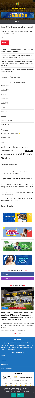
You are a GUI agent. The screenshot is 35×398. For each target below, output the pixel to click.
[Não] (33, 393)
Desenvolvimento (5, 120)
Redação (23, 330)
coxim (2, 147)
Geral (2, 94)
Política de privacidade (6, 368)
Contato (3, 355)
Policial (2, 111)
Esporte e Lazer (13, 307)
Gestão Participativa (19, 150)
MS (1, 107)
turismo (7, 158)
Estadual (3, 98)
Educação (25, 147)
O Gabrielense (17, 8)
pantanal (4, 154)
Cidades (3, 103)
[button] (3, 312)
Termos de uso (4, 364)
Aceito (14, 394)
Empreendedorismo (7, 151)
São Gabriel (4, 90)
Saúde (8, 154)
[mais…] (4, 327)
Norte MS (3, 85)
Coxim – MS (4, 124)
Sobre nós (3, 360)
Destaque (3, 116)
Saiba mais (21, 394)
